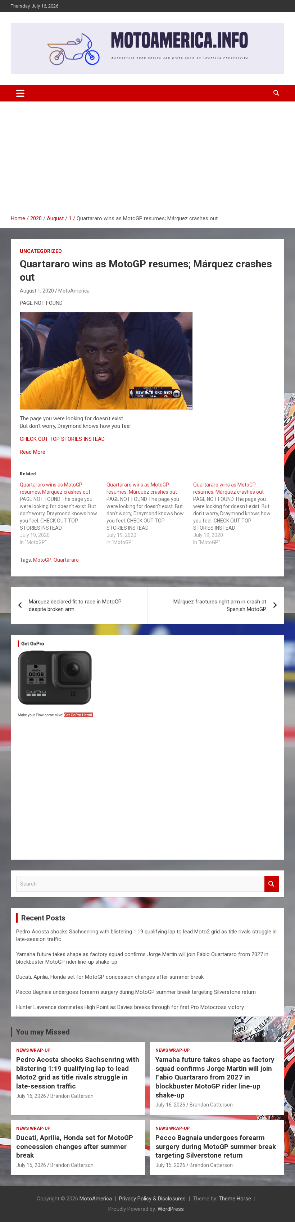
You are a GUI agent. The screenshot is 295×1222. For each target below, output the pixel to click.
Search (271, 884)
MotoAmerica (74, 291)
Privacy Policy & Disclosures (152, 1198)
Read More (32, 452)
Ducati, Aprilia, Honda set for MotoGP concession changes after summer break (110, 977)
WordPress (171, 1209)
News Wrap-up (33, 1050)
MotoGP (42, 560)
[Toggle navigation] (20, 93)
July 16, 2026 (31, 1096)
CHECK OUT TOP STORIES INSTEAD (62, 439)
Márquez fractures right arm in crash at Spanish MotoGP (219, 605)
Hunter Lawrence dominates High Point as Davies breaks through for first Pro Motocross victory (130, 1007)
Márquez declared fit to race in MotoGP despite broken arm (75, 605)
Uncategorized (41, 251)
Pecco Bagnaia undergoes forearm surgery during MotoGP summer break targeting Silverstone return (136, 992)
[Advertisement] (147, 160)
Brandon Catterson (72, 1096)
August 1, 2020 (37, 291)
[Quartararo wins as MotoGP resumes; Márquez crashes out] (63, 513)
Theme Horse (235, 1198)
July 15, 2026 (31, 1165)
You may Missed (43, 1032)
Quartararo (66, 560)
